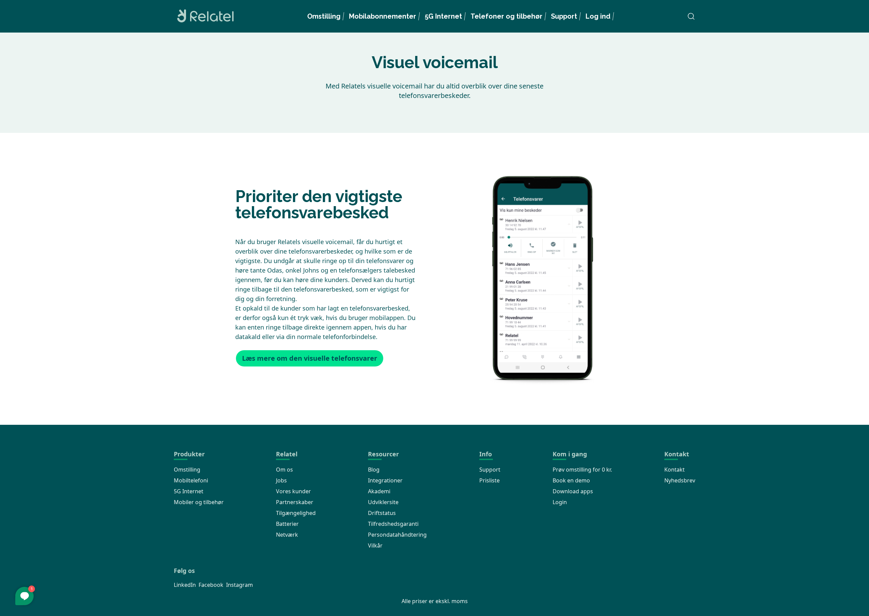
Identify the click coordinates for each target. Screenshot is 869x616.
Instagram (239, 585)
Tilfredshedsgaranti (393, 524)
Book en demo (571, 480)
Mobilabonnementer (382, 16)
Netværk (287, 534)
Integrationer (385, 480)
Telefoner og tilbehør (506, 16)
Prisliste (489, 480)
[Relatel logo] (204, 16)
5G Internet (443, 16)
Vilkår (375, 545)
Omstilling (323, 16)
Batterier (287, 524)
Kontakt (674, 469)
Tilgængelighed (296, 513)
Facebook (211, 585)
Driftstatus (382, 513)
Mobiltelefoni (191, 480)
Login (560, 502)
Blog (374, 469)
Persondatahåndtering (397, 534)
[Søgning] (691, 16)
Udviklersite (383, 502)
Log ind (598, 16)
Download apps (573, 491)
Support (564, 16)
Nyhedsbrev (679, 480)
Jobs (281, 480)
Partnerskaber (294, 502)
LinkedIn (185, 585)
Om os (284, 469)
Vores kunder (293, 491)
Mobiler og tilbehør (199, 502)
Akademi (379, 491)
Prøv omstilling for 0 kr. (582, 469)
